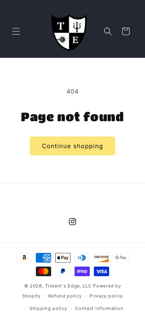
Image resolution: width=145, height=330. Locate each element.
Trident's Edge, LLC (68, 286)
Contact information (99, 308)
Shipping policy (48, 308)
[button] (16, 31)
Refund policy (64, 296)
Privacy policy (106, 296)
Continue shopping (72, 146)
